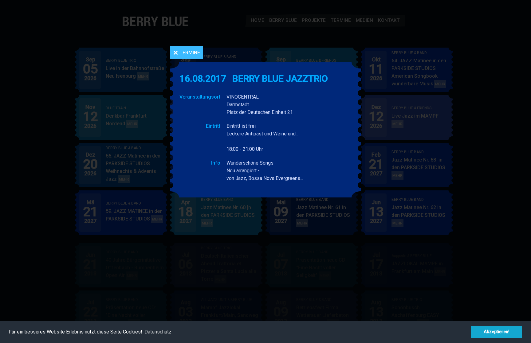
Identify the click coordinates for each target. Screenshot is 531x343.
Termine (189, 53)
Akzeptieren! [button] (496, 331)
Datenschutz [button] (157, 332)
